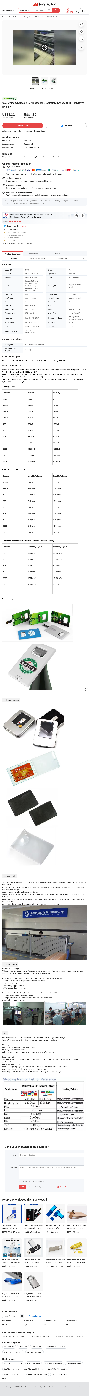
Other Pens (23, 1347)
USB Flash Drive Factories (13, 1363)
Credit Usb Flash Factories (37, 1374)
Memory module (71, 1321)
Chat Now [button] (68, 126)
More (4, 1379)
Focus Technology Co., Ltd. (29, 1387)
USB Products (9, 1347)
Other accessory (71, 1325)
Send (22, 1187)
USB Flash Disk (40, 17)
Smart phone (7, 1321)
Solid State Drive (50, 1321)
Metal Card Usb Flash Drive (13, 1374)
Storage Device (28, 17)
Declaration (68, 1387)
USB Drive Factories (74, 1363)
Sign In (5, 243)
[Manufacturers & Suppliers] (44, 4)
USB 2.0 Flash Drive (53, 17)
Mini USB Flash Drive (34, 1352)
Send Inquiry (23, 125)
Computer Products (15, 17)
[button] (79, 258)
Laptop (26, 1325)
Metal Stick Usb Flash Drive (33, 1369)
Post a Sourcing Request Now (69, 1187)
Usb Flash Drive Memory (53, 1363)
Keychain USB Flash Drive (13, 1352)
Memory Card (28, 1321)
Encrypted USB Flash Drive (55, 1347)
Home (4, 17)
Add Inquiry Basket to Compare (44, 88)
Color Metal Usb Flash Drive (58, 1369)
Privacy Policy (79, 1387)
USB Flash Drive (50, 1325)
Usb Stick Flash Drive (11, 1369)
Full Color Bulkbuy (58, 1374)
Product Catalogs (35, 1316)
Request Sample (40, 131)
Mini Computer (7, 1325)
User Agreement (57, 1387)
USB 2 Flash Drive (33, 1363)
